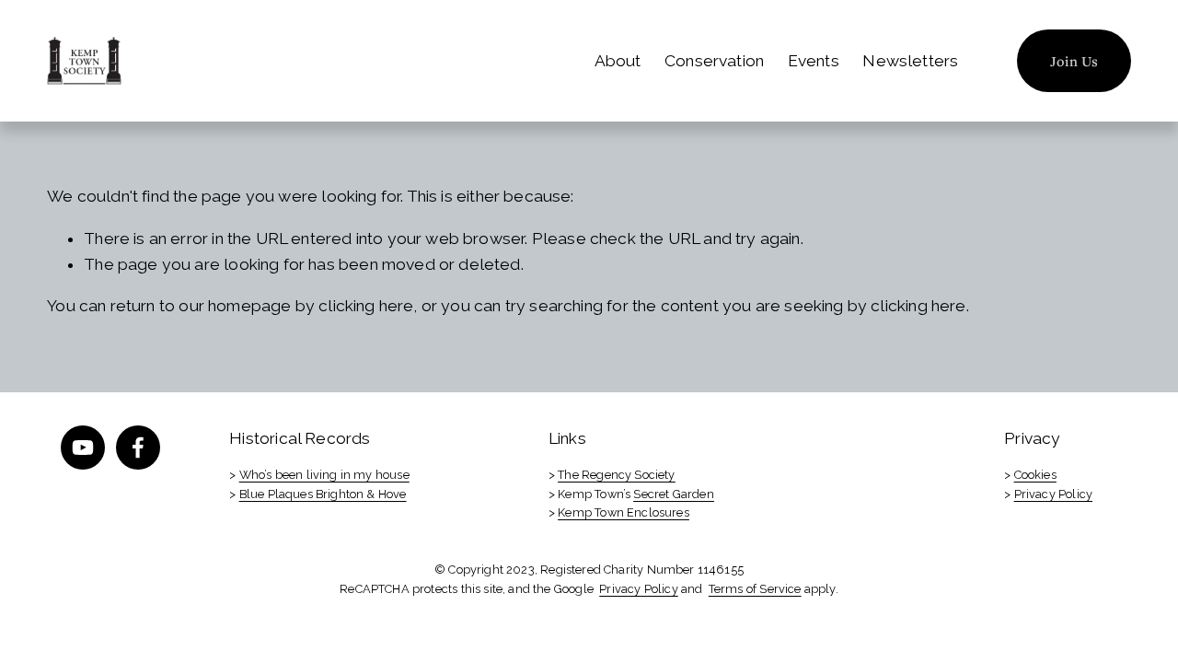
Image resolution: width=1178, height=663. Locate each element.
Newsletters (910, 61)
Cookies (1035, 475)
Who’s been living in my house (324, 475)
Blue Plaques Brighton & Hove (323, 494)
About (618, 61)
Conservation (714, 61)
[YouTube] (83, 447)
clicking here (365, 306)
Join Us (1074, 61)
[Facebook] (138, 447)
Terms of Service (755, 589)
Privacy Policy (1053, 494)
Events (813, 61)
